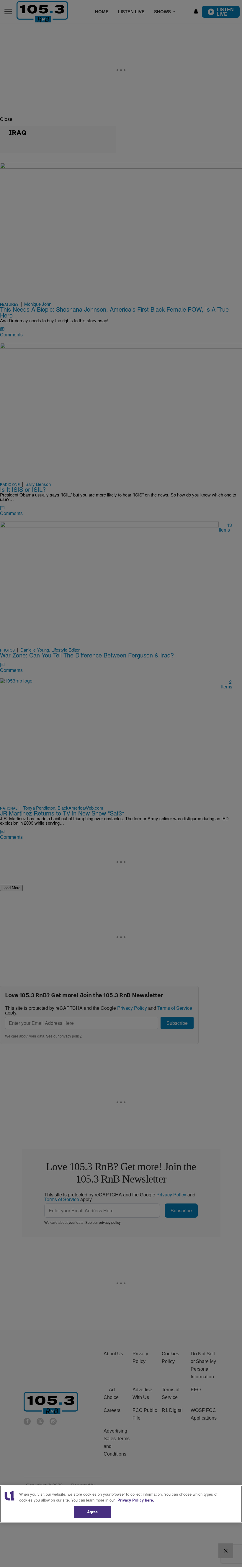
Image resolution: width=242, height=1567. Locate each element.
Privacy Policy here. (135, 1500)
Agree (92, 1512)
